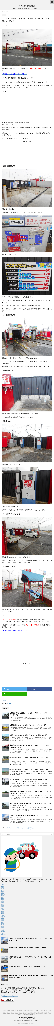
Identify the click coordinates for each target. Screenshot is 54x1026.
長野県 (2, 906)
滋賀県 (2, 912)
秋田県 (2, 887)
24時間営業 (3, 934)
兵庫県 (2, 919)
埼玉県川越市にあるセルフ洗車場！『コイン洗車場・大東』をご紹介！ (30, 769)
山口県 (2, 925)
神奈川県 (3, 894)
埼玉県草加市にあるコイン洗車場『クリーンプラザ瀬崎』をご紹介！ (29, 735)
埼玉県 (4, 700)
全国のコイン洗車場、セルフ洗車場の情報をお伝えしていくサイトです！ (27, 1020)
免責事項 (19, 1014)
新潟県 (2, 904)
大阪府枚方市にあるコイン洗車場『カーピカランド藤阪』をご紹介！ (28, 966)
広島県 (2, 920)
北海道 (2, 884)
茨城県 (2, 898)
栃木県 (2, 901)
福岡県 (2, 927)
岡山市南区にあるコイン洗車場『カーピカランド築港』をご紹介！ (27, 947)
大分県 (2, 929)
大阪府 (2, 915)
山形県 (2, 891)
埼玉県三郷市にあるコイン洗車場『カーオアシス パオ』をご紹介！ (28, 725)
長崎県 (2, 926)
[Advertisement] (27, 152)
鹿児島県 (3, 931)
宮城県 (2, 888)
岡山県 (2, 923)
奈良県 (2, 918)
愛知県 (2, 911)
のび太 (9, 703)
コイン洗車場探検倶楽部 (27, 6)
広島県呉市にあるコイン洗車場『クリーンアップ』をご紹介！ (19, 827)
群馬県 (2, 902)
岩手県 (2, 886)
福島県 (2, 890)
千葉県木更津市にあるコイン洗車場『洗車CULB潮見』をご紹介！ (20, 828)
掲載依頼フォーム (32, 1014)
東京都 (2, 893)
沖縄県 (2, 933)
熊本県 (2, 930)
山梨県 (2, 900)
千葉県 (2, 895)
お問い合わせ (25, 1014)
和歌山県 (3, 916)
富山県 (2, 905)
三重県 (2, 909)
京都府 (2, 913)
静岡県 (2, 908)
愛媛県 (2, 922)
